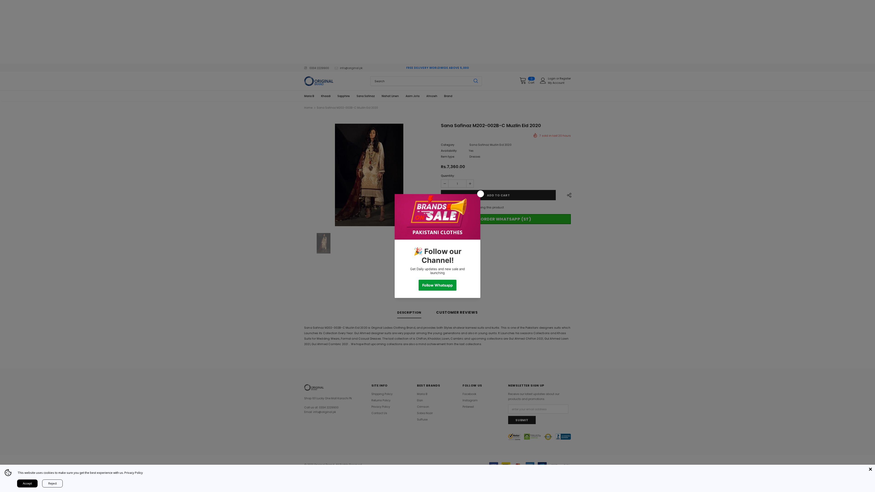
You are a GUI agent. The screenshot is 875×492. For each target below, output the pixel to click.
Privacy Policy (133, 473)
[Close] (870, 469)
